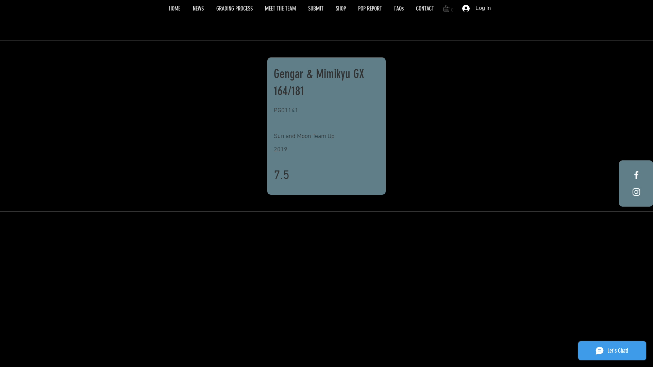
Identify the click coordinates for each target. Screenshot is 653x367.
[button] (450, 8)
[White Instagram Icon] (636, 192)
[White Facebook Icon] (636, 175)
